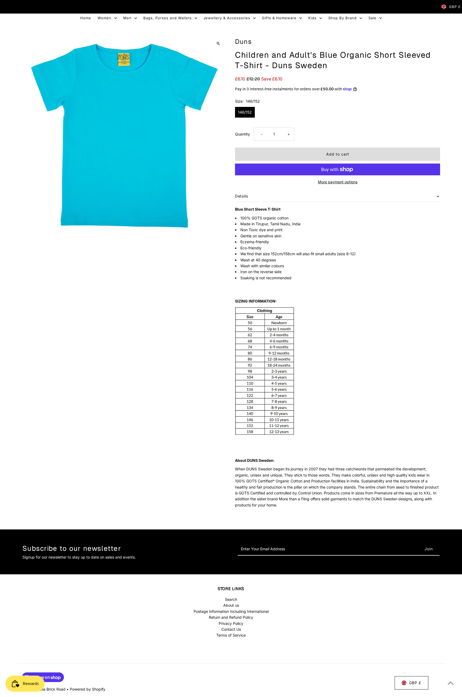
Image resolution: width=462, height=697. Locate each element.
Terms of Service (231, 635)
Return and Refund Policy (231, 617)
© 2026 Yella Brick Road (44, 689)
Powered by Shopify (87, 689)
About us (231, 605)
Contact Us (231, 629)
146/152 (245, 112)
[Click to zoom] (218, 43)
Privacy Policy (231, 623)
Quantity (242, 134)
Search (231, 599)
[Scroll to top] (451, 683)
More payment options (337, 182)
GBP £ (455, 7)
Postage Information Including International (231, 611)
